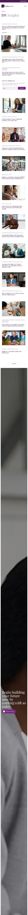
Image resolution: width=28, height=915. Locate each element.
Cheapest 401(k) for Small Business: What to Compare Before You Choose (13, 148)
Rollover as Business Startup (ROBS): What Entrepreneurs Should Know (13, 177)
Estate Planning (5, 319)
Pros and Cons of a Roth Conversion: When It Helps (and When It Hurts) (13, 325)
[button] (14, 363)
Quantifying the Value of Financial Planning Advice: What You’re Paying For (13, 60)
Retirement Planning (6, 116)
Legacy (3, 203)
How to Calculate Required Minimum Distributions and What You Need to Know (13, 27)
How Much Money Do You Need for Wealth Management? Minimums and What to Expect (13, 73)
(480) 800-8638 (23, 1)
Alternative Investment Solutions (9, 232)
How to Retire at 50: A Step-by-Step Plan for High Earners (13, 294)
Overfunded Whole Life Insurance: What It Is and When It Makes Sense (13, 235)
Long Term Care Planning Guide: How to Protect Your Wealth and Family (12, 207)
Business (4, 145)
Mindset (3, 290)
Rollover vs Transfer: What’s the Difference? (12, 352)
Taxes (7, 321)
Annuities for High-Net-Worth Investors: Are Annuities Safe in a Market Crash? (12, 265)
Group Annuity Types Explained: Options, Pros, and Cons (12, 119)
